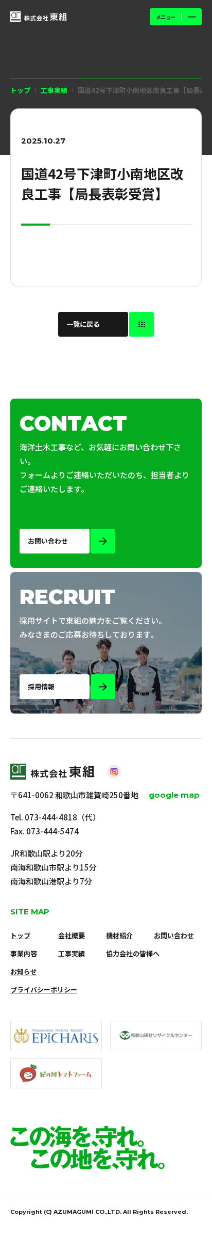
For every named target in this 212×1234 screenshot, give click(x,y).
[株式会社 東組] (38, 16)
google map (174, 795)
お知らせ (23, 971)
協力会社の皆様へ (133, 953)
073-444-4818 (51, 817)
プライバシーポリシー (43, 989)
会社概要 (71, 935)
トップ (20, 90)
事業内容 (23, 953)
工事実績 (71, 953)
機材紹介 (119, 935)
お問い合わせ (174, 935)
